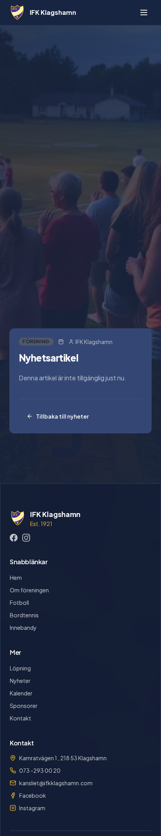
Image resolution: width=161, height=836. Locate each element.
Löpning (20, 668)
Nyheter (20, 680)
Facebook (32, 795)
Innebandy (23, 627)
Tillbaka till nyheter (62, 416)
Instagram (32, 807)
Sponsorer (24, 705)
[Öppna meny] (144, 12)
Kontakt (20, 718)
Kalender (21, 693)
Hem (16, 577)
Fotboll (19, 602)
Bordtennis (24, 615)
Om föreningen (29, 590)
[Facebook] (14, 538)
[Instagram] (26, 538)
